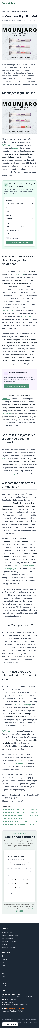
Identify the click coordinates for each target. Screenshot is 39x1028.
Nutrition (4, 944)
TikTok (20, 1011)
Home (3, 11)
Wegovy (15, 148)
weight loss (25, 696)
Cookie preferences (10, 1024)
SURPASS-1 (6, 399)
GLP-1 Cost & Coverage (9, 941)
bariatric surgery (8, 474)
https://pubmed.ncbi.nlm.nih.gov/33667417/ (19, 821)
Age (7, 208)
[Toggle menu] (35, 3)
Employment (5, 983)
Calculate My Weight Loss (19, 242)
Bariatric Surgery (7, 932)
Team (3, 977)
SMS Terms (33, 1022)
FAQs (3, 965)
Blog (8, 11)
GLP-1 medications (9, 145)
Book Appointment (7, 986)
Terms (25, 1022)
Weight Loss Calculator (9, 947)
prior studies (26, 316)
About (3, 974)
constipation (7, 503)
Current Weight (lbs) (12, 230)
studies (4, 459)
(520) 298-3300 (12, 999)
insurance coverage (23, 705)
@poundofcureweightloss (15, 1008)
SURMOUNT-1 (18, 274)
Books (3, 962)
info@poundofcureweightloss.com (16, 1004)
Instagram (5, 1011)
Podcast (4, 959)
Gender (8, 215)
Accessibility (17, 1022)
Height (8, 223)
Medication (9, 200)
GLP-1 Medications (7, 938)
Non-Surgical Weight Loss (10, 935)
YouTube (13, 1011)
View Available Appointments (15, 386)
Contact (4, 980)
